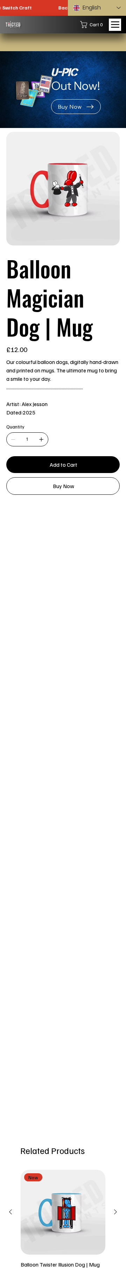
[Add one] (41, 439)
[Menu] (115, 25)
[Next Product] (115, 1212)
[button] (93, 24)
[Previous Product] (10, 1212)
